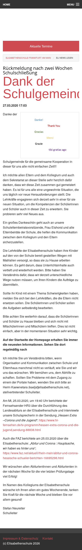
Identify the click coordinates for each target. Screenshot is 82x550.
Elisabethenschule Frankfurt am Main (28, 57)
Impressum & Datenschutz (20, 538)
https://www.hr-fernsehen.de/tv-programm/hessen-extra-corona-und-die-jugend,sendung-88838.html (41, 425)
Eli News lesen (64, 57)
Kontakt (48, 538)
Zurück (7, 521)
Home (6, 4)
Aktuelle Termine (41, 46)
